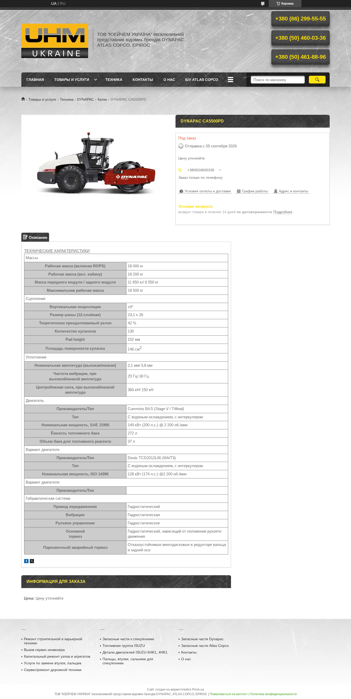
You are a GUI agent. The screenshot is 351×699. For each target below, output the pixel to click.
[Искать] (317, 79)
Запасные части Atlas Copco (205, 646)
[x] (32, 562)
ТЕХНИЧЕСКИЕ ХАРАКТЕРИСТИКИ (57, 251)
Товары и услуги (71, 80)
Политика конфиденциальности (273, 694)
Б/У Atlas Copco (201, 80)
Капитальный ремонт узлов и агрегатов (57, 656)
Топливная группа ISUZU (124, 646)
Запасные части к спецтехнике (128, 639)
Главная (35, 80)
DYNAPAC (85, 99)
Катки (102, 99)
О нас (169, 80)
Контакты (143, 80)
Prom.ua (198, 689)
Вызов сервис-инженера (44, 650)
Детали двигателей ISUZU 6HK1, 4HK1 (135, 652)
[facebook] (26, 562)
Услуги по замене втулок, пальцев (52, 663)
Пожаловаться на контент (229, 694)
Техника (113, 80)
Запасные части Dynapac (202, 639)
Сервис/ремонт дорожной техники (52, 670)
